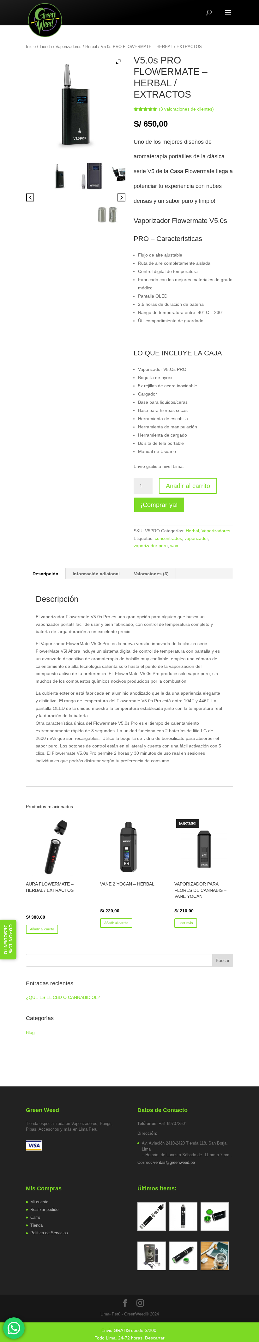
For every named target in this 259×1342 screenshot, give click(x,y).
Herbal (91, 46)
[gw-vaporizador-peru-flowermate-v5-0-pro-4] (107, 214)
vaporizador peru (151, 545)
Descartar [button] (155, 1337)
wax (174, 545)
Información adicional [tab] (96, 573)
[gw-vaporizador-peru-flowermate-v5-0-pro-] (91, 175)
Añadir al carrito (188, 485)
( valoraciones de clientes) (186, 109)
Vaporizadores (68, 46)
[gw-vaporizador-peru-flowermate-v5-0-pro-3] (123, 175)
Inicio (31, 46)
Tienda (45, 46)
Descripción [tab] (45, 573)
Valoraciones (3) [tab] (151, 573)
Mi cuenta (39, 1202)
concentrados (168, 538)
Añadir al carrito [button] (42, 929)
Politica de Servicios (49, 1232)
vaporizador (196, 538)
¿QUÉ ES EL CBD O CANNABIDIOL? (63, 997)
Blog (30, 1032)
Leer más (185, 923)
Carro (35, 1217)
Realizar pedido (44, 1209)
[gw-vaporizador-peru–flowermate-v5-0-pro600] (59, 175)
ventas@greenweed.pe (174, 1162)
